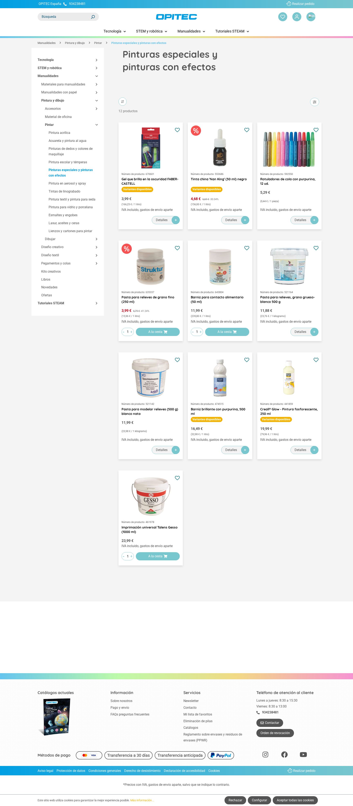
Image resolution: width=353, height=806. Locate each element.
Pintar (49, 125)
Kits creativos (51, 271)
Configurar (259, 800)
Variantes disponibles (137, 189)
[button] (95, 60)
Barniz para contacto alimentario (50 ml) (217, 299)
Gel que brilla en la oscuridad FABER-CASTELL (150, 181)
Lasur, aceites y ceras (64, 223)
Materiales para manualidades (63, 84)
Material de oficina (58, 117)
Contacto (190, 708)
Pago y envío (120, 708)
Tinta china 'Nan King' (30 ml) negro (219, 179)
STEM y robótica (50, 68)
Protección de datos (71, 771)
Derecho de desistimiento (142, 771)
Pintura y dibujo (52, 100)
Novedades (49, 287)
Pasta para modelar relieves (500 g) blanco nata (150, 411)
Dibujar (50, 239)
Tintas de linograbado (64, 191)
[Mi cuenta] (296, 16)
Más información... (142, 800)
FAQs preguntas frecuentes (130, 714)
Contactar (272, 723)
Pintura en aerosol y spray (67, 183)
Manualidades (48, 76)
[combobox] (64, 17)
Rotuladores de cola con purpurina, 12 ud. (287, 181)
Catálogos (190, 728)
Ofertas (46, 295)
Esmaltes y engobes (63, 215)
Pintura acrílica (59, 133)
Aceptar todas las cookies (295, 800)
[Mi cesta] (310, 16)
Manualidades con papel (59, 92)
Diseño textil (50, 255)
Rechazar (235, 800)
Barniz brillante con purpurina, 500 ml (218, 411)
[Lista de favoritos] (282, 16)
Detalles (162, 220)
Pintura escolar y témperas (68, 162)
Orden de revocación (275, 733)
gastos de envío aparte (164, 785)
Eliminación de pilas (197, 721)
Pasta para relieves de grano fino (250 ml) (148, 299)
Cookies (214, 771)
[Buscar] (93, 17)
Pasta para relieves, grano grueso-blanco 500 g (287, 299)
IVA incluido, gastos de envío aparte (147, 210)
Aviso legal (45, 771)
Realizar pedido (303, 4)
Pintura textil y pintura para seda (72, 199)
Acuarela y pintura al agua (67, 141)
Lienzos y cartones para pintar (70, 231)
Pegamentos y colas (55, 263)
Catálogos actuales (56, 692)
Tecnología (46, 60)
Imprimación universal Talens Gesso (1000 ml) (150, 529)
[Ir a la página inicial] (176, 17)
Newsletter (191, 701)
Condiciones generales (104, 771)
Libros (45, 279)
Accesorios (53, 109)
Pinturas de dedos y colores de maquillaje (71, 151)
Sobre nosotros (121, 701)
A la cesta (155, 332)
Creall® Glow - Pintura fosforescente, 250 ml (289, 411)
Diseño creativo (52, 247)
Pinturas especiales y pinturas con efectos (71, 172)
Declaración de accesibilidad (184, 771)
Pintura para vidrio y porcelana (71, 207)
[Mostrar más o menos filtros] (314, 102)
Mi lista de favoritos (197, 714)
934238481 (77, 4)
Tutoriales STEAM (51, 303)
